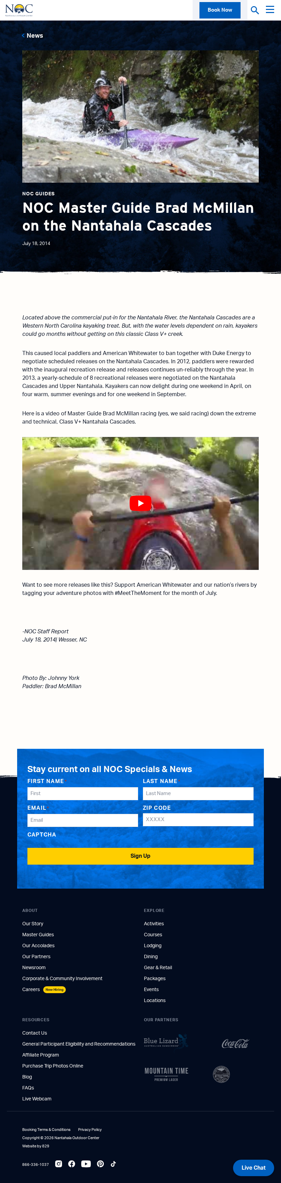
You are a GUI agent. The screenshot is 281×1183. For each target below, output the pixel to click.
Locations (155, 1000)
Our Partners (36, 956)
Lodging (152, 945)
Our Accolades (38, 945)
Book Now (220, 10)
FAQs (28, 1088)
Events (151, 989)
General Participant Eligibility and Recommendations (78, 1044)
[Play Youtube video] (140, 503)
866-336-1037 (35, 1165)
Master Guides (38, 934)
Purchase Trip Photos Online (52, 1066)
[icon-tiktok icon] (113, 1164)
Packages (155, 978)
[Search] (254, 10)
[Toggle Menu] (271, 10)
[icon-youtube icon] (86, 1164)
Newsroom (34, 967)
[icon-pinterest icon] (100, 1164)
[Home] (19, 10)
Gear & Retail (158, 967)
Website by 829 (35, 1146)
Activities (154, 924)
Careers (42, 989)
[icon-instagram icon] (58, 1164)
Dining (151, 956)
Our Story (32, 924)
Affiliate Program (40, 1055)
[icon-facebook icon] (71, 1164)
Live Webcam (36, 1099)
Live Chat (254, 1168)
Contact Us (34, 1033)
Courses (153, 934)
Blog (27, 1077)
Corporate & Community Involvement (62, 978)
